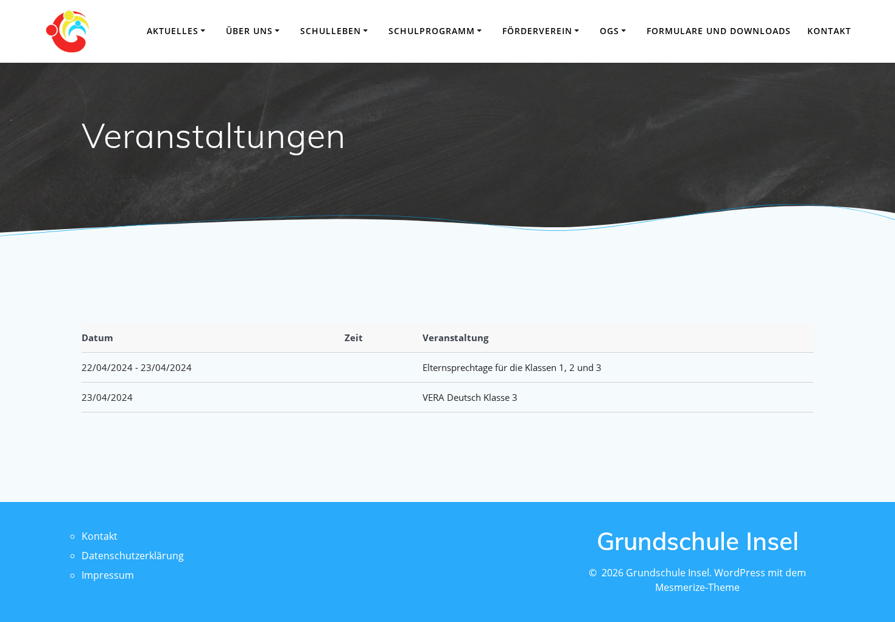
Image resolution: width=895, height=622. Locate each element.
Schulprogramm (431, 31)
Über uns (249, 31)
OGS (609, 31)
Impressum (108, 575)
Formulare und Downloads (719, 31)
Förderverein (537, 31)
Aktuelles (172, 31)
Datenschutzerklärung (133, 555)
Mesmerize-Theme (697, 587)
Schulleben (330, 31)
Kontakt (829, 31)
